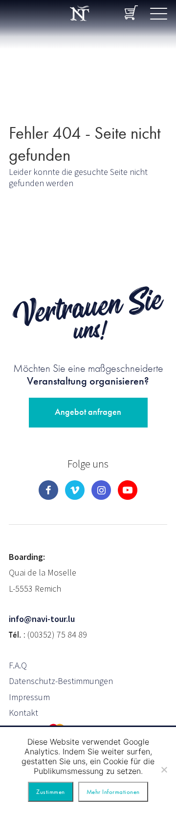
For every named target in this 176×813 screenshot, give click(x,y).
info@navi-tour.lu (42, 618)
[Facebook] (48, 490)
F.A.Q (18, 665)
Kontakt (23, 712)
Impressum (29, 697)
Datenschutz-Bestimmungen (61, 680)
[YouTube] (127, 490)
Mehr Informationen (113, 792)
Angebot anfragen (88, 411)
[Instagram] (101, 490)
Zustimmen (50, 792)
